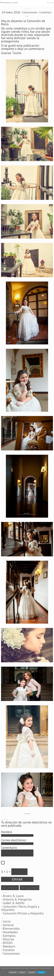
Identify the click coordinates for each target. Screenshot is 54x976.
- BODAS (7, 943)
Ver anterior (10, 888)
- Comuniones (10, 953)
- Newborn (8, 946)
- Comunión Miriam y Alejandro (22, 913)
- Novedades (9, 932)
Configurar (22, 972)
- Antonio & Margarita (16, 899)
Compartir (26, 813)
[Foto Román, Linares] (9, 2)
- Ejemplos (8, 936)
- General (7, 925)
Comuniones (29, 12)
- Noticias (7, 939)
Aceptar (41, 972)
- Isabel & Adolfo (12, 903)
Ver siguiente (29, 888)
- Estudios (8, 950)
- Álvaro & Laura (12, 896)
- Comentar (45, 12)
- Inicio (6, 921)
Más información (13, 972)
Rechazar (32, 972)
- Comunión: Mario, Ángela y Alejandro (20, 908)
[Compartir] (27, 16)
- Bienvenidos (10, 928)
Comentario (9, 847)
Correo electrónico (13, 840)
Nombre (6, 831)
